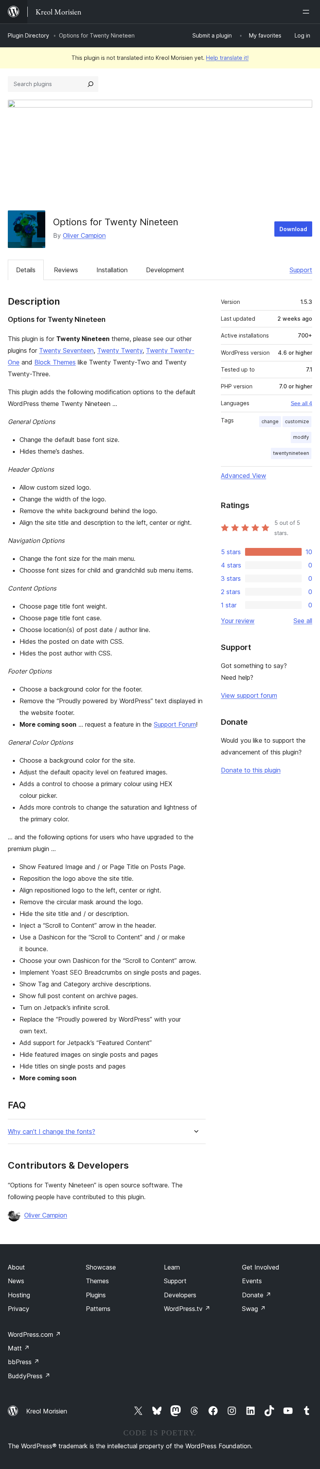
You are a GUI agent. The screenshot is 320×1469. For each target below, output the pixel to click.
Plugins (96, 1295)
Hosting (19, 1295)
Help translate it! (227, 57)
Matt (19, 1348)
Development (165, 270)
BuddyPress (29, 1376)
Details (26, 270)
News (16, 1281)
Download (293, 229)
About (16, 1267)
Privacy (18, 1309)
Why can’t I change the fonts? (51, 1131)
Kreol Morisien (46, 1411)
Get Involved (260, 1267)
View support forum (249, 695)
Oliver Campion (84, 235)
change (270, 421)
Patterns (98, 1309)
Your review (237, 621)
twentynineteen (291, 453)
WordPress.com (34, 1334)
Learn (172, 1267)
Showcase (101, 1267)
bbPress (23, 1362)
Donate (256, 1295)
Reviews (66, 270)
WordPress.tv (187, 1309)
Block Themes (55, 362)
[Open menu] (307, 11)
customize (297, 421)
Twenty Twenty (119, 350)
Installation (112, 270)
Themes (97, 1281)
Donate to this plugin (251, 770)
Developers (180, 1295)
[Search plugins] (90, 84)
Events (252, 1281)
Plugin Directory (28, 35)
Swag (254, 1309)
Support (301, 270)
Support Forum (175, 724)
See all (302, 621)
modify (301, 437)
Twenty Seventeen (66, 350)
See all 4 (301, 403)
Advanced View (243, 475)
